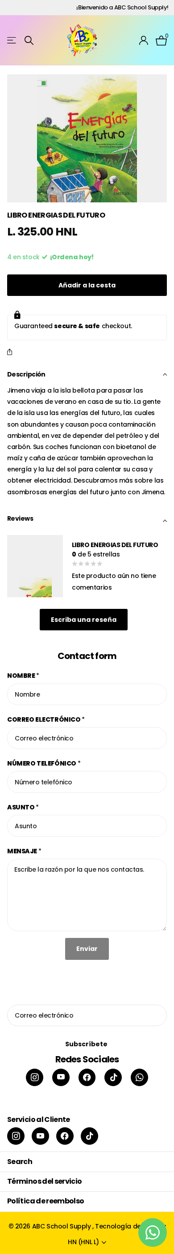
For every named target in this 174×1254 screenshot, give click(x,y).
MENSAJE (24, 851)
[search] (29, 40)
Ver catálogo (12, 40)
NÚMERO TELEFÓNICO (43, 763)
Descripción (26, 374)
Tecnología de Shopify (130, 1226)
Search (19, 1161)
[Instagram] (34, 1077)
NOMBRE (23, 675)
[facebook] (87, 1077)
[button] (11, 352)
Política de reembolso (45, 1201)
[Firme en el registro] (144, 40)
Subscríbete (87, 1044)
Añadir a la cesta (87, 285)
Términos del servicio (44, 1181)
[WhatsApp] (139, 1077)
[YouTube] (61, 1077)
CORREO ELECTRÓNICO (46, 719)
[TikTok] (113, 1077)
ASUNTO (23, 807)
